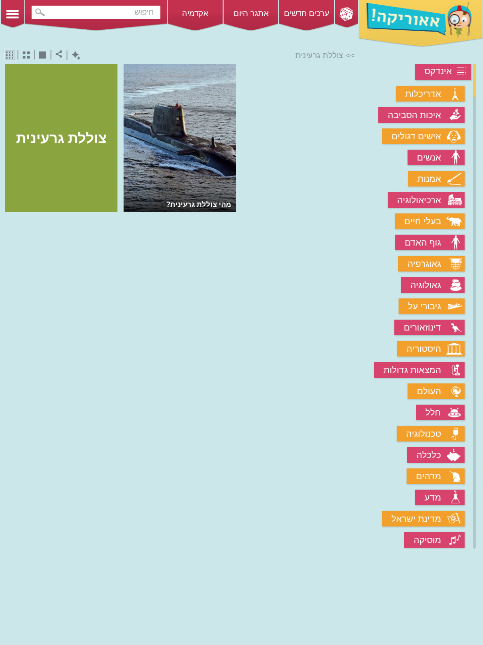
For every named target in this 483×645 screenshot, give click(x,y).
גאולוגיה (425, 285)
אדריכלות (423, 94)
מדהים (428, 476)
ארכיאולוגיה (419, 200)
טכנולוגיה (423, 434)
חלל (433, 412)
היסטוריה (424, 349)
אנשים (429, 157)
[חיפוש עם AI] (74, 55)
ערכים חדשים (306, 13)
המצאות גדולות (412, 370)
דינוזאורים (422, 327)
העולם (429, 391)
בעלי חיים (422, 221)
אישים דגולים (416, 136)
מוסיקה (427, 540)
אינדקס (438, 71)
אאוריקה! (420, 23)
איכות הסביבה (414, 115)
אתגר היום (251, 13)
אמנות (429, 179)
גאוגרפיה (424, 264)
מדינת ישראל (416, 519)
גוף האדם (423, 242)
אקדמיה (195, 13)
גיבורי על (424, 306)
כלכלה (428, 455)
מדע (433, 497)
